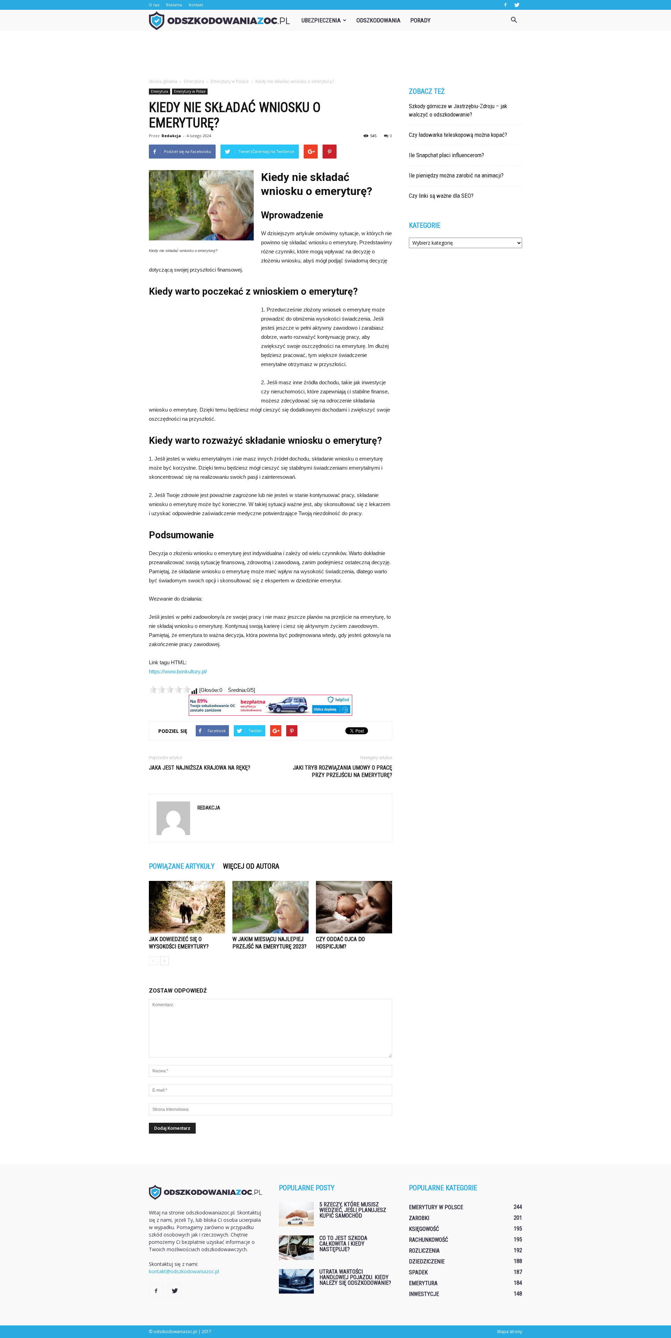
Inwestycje (424, 1294)
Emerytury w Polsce (189, 91)
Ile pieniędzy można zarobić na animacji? (456, 175)
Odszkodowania (378, 20)
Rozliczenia (424, 1250)
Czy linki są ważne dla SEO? (441, 195)
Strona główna (163, 81)
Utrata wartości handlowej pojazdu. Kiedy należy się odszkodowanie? (355, 1277)
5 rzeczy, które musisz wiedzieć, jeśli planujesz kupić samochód (352, 1210)
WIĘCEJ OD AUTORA (251, 866)
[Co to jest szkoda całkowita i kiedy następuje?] (296, 1247)
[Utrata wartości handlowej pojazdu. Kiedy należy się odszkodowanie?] (296, 1281)
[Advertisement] (335, 55)
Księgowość (424, 1229)
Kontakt (196, 4)
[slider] (170, 689)
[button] (513, 20)
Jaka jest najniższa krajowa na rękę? (199, 767)
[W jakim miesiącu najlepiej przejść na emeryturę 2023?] (270, 907)
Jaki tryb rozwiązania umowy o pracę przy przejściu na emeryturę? (342, 771)
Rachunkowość (428, 1240)
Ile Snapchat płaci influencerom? (446, 155)
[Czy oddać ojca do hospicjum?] (354, 907)
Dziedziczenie (427, 1261)
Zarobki (419, 1218)
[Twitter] (517, 5)
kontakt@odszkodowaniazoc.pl (184, 1271)
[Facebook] (505, 5)
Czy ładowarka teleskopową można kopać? (458, 134)
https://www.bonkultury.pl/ (178, 671)
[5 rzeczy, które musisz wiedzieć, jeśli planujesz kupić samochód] (296, 1214)
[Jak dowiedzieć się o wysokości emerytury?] (187, 907)
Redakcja (171, 135)
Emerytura (159, 91)
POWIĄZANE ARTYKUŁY (182, 866)
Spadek (418, 1272)
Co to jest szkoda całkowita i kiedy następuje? (343, 1244)
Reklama (174, 4)
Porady (420, 20)
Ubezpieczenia (321, 20)
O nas (154, 4)
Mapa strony (509, 1332)
